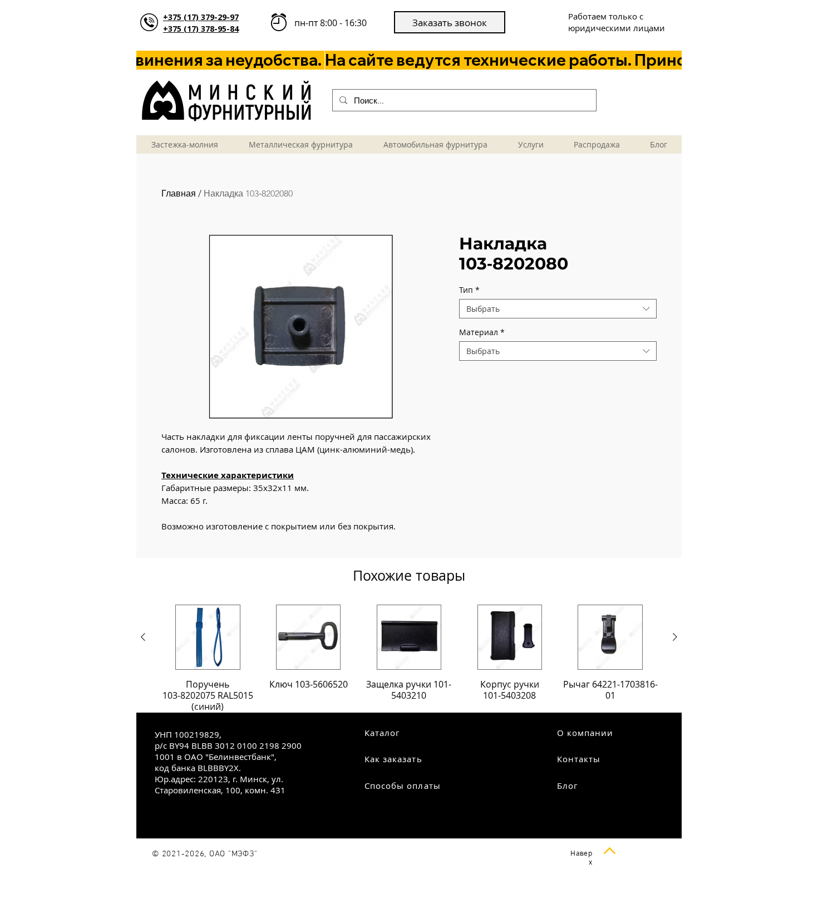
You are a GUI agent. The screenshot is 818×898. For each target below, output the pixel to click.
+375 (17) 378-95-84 (201, 28)
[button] (449, 22)
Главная (178, 193)
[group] (409, 658)
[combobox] (558, 308)
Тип (469, 290)
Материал (482, 332)
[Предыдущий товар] (143, 637)
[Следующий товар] (675, 637)
